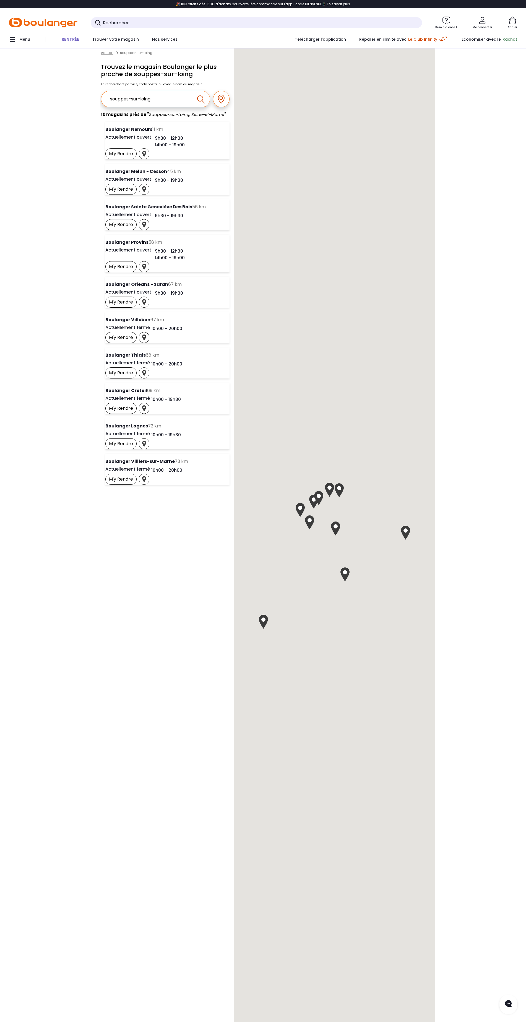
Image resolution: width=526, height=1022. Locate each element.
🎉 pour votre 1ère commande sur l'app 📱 (263, 4)
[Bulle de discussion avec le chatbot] (508, 1004)
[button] (345, 574)
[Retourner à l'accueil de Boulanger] (43, 22)
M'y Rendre (123, 155)
